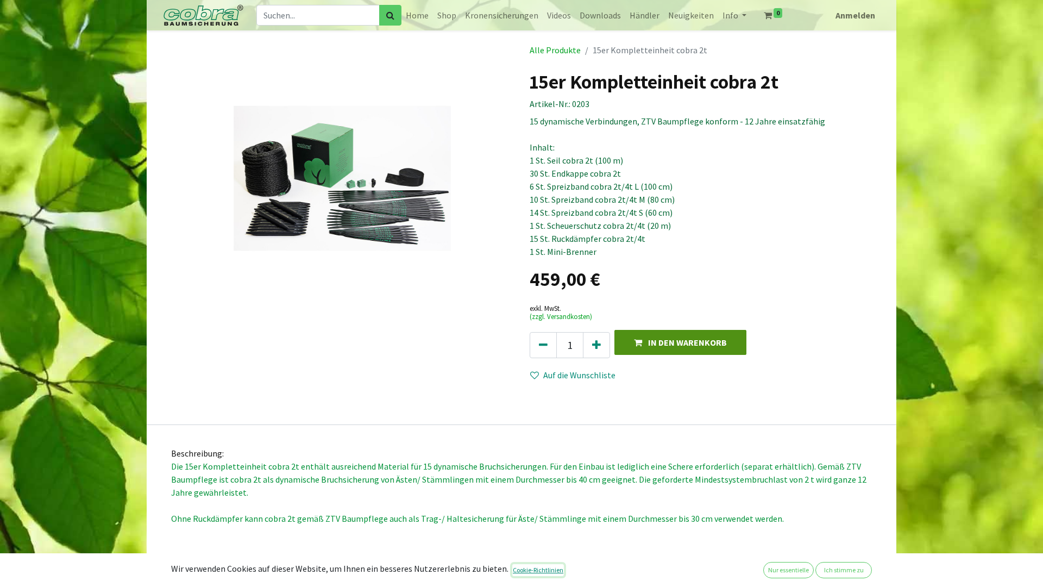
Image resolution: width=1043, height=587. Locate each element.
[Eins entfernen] (543, 345)
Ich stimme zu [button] (844, 570)
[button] (680, 342)
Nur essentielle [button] (788, 570)
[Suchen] (390, 15)
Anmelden (855, 15)
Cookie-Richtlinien (538, 570)
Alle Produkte (555, 50)
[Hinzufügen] (596, 345)
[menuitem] (417, 15)
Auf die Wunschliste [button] (579, 375)
